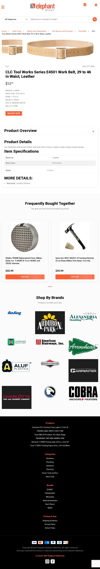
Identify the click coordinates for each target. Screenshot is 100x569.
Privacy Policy (50, 524)
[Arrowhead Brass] (83, 346)
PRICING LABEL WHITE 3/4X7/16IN (50, 431)
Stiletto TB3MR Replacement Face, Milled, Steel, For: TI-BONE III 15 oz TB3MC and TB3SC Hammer (23, 261)
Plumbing (50, 462)
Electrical (50, 469)
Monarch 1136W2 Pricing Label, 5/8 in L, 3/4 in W (50, 442)
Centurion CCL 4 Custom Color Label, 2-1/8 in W (50, 427)
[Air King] (16, 313)
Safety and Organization (36, 31)
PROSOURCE (50, 493)
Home (4, 31)
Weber (50, 508)
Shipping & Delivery (50, 521)
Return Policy (50, 528)
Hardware (50, 458)
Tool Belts (82, 31)
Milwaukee (50, 497)
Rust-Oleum (50, 504)
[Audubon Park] (16, 365)
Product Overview (20, 130)
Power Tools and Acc (50, 473)
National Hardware (50, 501)
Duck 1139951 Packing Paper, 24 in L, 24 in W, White (50, 446)
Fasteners (50, 466)
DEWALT (50, 490)
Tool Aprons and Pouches (62, 31)
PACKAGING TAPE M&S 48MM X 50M (50, 438)
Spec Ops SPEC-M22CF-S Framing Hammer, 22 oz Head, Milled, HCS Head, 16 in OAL (74, 259)
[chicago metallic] (50, 392)
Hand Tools (16, 31)
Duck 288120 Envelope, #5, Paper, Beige (50, 435)
